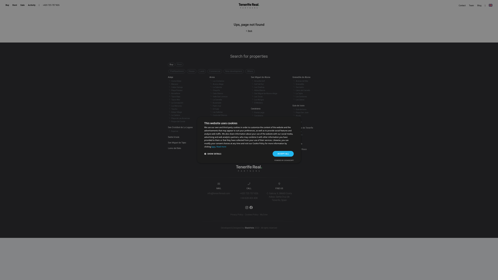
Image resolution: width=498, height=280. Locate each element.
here (213, 146)
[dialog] (249, 140)
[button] (212, 154)
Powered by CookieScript (284, 160)
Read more (221, 146)
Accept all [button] (283, 153)
